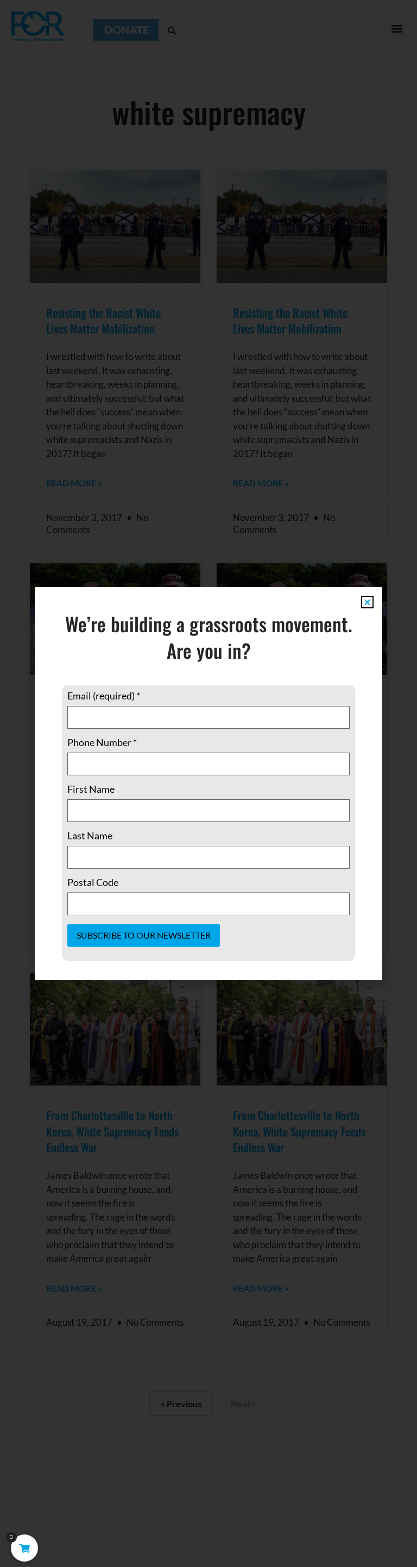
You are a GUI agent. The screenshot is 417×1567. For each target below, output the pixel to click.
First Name (91, 789)
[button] (367, 602)
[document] (208, 783)
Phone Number (102, 742)
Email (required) (103, 696)
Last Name (89, 835)
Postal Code (92, 882)
